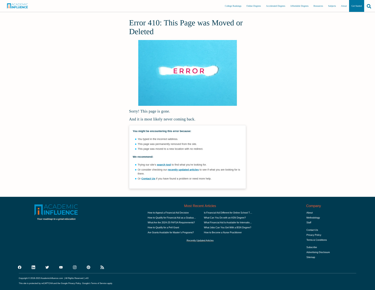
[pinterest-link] (88, 267)
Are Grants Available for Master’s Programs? (171, 232)
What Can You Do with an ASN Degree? (225, 217)
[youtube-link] (61, 267)
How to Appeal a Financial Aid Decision (168, 212)
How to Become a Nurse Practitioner (223, 232)
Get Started (356, 6)
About (344, 6)
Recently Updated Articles (200, 240)
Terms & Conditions (316, 240)
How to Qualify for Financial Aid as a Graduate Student (176, 217)
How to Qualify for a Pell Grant (163, 227)
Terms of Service (99, 283)
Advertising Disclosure (318, 252)
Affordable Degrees (299, 6)
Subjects (332, 6)
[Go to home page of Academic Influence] (21, 6)
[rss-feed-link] (102, 267)
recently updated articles (183, 169)
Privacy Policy (313, 235)
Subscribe (311, 247)
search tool (164, 164)
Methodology (313, 217)
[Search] (369, 6)
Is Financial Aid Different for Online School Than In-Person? (235, 212)
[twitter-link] (47, 267)
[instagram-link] (75, 267)
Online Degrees (253, 6)
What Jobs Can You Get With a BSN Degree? (227, 227)
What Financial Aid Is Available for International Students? (234, 222)
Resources (318, 6)
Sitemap (310, 257)
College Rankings (233, 6)
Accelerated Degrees (275, 6)
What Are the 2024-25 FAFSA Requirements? (171, 222)
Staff (308, 222)
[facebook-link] (20, 267)
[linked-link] (33, 267)
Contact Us (148, 178)
